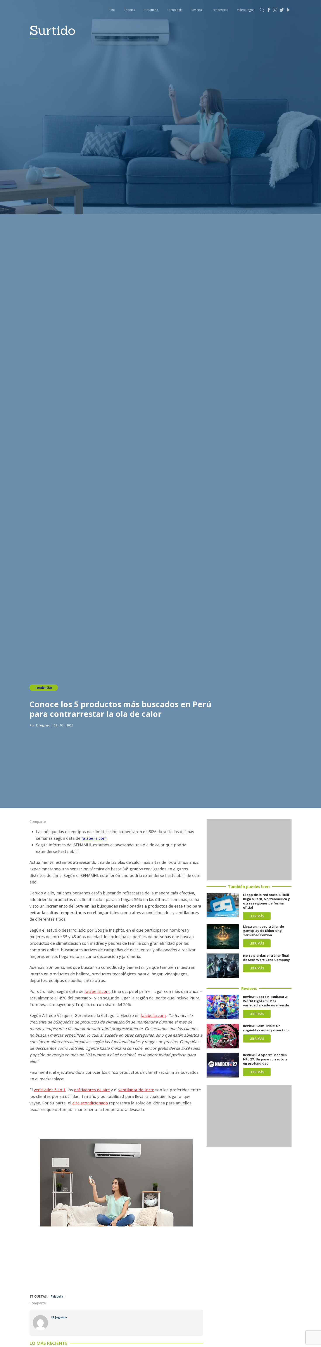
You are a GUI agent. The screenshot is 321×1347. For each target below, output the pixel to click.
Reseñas (197, 10)
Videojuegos (245, 10)
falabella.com (94, 838)
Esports (129, 10)
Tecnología (175, 10)
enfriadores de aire (92, 1089)
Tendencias (220, 10)
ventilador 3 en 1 (49, 1089)
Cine (112, 10)
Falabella (57, 1296)
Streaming (151, 10)
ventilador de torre (136, 1089)
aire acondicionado (90, 1103)
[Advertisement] (116, 1261)
